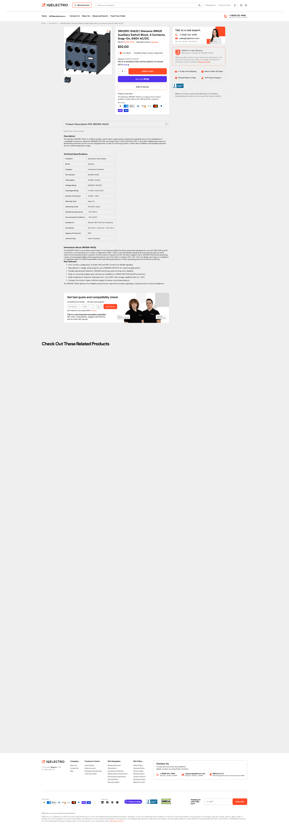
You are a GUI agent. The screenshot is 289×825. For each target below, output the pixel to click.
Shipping (121, 421)
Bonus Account (90, 768)
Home (43, 385)
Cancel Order (89, 765)
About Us (73, 765)
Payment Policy (139, 768)
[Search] (200, 5)
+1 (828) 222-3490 (237, 15)
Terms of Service (139, 776)
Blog (71, 771)
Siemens (154, 404)
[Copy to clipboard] (166, 486)
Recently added (113, 782)
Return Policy (138, 765)
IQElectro (54, 767)
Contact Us (74, 768)
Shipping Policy (139, 774)
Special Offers (113, 779)
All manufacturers (114, 765)
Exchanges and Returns (93, 771)
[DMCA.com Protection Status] (166, 803)
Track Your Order (91, 774)
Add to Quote (142, 448)
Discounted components (117, 776)
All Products (53, 385)
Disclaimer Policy (139, 779)
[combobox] (149, 5)
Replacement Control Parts (117, 774)
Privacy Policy (138, 771)
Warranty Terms (204, 424)
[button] (234, 5)
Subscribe (240, 802)
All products (112, 768)
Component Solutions (116, 771)
